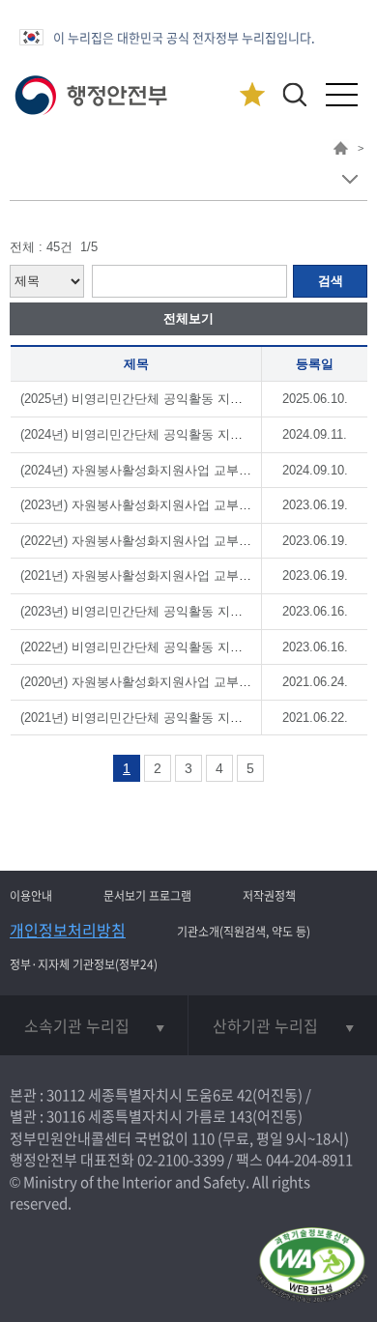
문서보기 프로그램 (147, 896)
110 (203, 1138)
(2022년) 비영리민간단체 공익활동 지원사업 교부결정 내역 (185, 647)
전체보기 (188, 318)
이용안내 (31, 896)
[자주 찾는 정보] (252, 95)
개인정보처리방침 (68, 929)
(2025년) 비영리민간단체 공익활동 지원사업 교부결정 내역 (185, 398)
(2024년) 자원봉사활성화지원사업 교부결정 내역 (156, 470)
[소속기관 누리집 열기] (94, 1025)
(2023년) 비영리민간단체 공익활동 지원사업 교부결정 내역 (185, 611)
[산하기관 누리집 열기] (282, 1025)
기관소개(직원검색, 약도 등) (243, 931)
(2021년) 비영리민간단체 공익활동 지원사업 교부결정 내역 (185, 717)
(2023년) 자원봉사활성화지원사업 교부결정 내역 (156, 505)
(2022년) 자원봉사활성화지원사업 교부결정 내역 (156, 540)
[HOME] (341, 151)
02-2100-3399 (180, 1159)
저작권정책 (269, 896)
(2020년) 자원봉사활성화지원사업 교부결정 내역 (156, 682)
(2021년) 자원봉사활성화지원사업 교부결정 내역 (156, 575)
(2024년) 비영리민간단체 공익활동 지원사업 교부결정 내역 (185, 434)
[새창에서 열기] (311, 1266)
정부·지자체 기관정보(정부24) (84, 964)
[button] (294, 94)
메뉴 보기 (349, 179)
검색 (330, 280)
